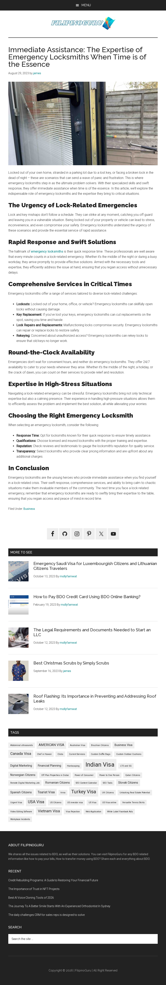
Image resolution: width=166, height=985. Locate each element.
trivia (63, 792)
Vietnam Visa (49, 811)
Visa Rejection (73, 811)
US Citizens (55, 802)
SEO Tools (107, 783)
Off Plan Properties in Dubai (55, 775)
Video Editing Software (21, 811)
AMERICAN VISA (51, 745)
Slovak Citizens (128, 782)
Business (29, 508)
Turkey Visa (83, 792)
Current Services (77, 754)
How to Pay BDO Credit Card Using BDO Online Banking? (86, 596)
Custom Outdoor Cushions (128, 754)
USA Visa (36, 801)
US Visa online (109, 802)
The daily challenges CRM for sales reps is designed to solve (46, 914)
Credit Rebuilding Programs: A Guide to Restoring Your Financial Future (53, 880)
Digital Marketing (21, 765)
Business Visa (123, 745)
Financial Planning (49, 765)
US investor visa (75, 802)
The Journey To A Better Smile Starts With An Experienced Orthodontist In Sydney (59, 906)
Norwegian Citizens (22, 775)
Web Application (93, 811)
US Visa (92, 802)
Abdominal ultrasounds (21, 745)
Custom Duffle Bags (100, 754)
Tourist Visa (46, 792)
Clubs (60, 754)
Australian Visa (77, 745)
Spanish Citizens (21, 792)
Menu (86, 5)
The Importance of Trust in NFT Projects (34, 889)
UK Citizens (108, 792)
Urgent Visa (16, 802)
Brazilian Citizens (100, 745)
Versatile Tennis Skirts (133, 802)
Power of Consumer (84, 775)
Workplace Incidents (20, 819)
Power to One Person (109, 775)
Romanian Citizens (57, 782)
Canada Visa (20, 753)
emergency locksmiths (47, 251)
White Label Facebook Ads (120, 811)
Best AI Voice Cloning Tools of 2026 (31, 897)
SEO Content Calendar (86, 783)
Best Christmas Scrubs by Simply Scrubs (71, 663)
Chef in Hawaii (44, 754)
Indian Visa (99, 764)
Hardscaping (73, 766)
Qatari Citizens (132, 775)
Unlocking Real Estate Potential (135, 792)
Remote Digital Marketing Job (24, 783)
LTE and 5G (126, 766)
